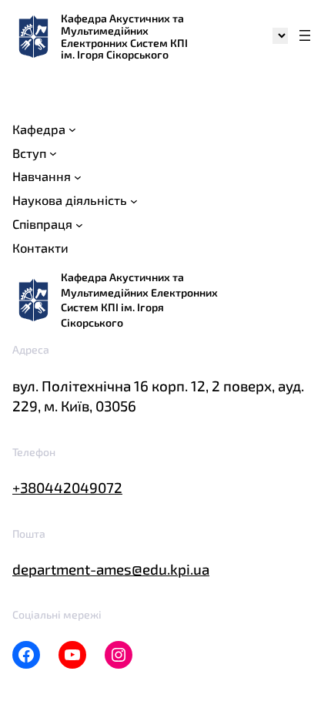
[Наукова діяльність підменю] (134, 201)
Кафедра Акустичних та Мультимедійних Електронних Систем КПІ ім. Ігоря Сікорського (124, 36)
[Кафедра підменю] (72, 129)
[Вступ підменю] (53, 153)
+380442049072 (67, 487)
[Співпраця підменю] (79, 225)
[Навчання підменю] (78, 177)
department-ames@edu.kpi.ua (110, 569)
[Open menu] (305, 36)
